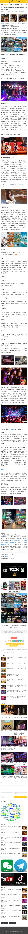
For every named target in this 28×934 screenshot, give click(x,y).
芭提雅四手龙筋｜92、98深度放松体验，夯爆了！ (16, 663)
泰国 (13, 11)
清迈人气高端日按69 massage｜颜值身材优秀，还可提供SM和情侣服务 (16, 686)
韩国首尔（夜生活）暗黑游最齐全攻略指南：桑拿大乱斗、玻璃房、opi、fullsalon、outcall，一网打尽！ (20, 732)
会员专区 (6, 4)
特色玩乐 (22, 4)
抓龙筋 (12, 429)
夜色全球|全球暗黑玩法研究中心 (14, 1)
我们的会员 (8, 556)
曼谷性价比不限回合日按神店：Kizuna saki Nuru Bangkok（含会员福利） (16, 674)
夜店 (14, 644)
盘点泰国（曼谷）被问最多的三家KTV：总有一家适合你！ (20, 763)
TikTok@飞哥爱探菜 (21, 884)
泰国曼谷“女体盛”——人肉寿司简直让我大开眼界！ (7, 763)
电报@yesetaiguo (20, 870)
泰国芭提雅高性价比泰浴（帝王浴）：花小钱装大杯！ (17, 658)
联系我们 (13, 923)
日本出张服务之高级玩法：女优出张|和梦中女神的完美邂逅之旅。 (20, 777)
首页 (2, 4)
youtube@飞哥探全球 (7, 884)
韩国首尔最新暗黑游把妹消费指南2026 (11, 652)
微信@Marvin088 (7, 870)
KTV (2, 69)
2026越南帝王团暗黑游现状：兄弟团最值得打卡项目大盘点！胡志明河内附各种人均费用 (17, 691)
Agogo (8, 644)
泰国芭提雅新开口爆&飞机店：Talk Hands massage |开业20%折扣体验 (16, 697)
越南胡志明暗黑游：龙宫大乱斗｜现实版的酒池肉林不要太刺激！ (7, 777)
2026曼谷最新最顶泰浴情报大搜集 (20, 747)
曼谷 (11, 185)
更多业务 (17, 4)
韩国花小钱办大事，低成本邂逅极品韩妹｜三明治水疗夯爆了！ (20, 717)
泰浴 (7, 54)
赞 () (15, 637)
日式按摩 (22, 644)
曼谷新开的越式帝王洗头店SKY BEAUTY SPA (16, 668)
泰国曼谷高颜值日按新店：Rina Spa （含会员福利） (16, 680)
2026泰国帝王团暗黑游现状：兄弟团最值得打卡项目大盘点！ (14, 8)
